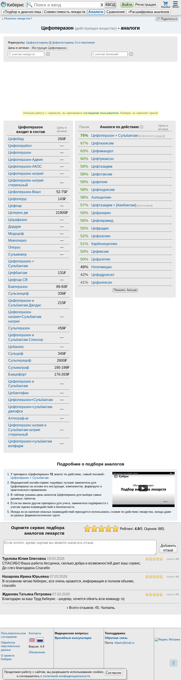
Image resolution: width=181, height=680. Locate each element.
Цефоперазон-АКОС (25, 166)
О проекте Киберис (7, 657)
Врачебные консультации (73, 638)
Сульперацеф (19, 360)
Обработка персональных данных (10, 646)
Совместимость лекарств (64, 12)
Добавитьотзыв (168, 548)
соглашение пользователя (101, 113)
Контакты (35, 633)
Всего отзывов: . (92, 608)
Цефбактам (17, 273)
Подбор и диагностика (23, 12)
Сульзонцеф (18, 293)
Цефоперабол (20, 146)
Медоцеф (16, 234)
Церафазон (17, 220)
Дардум (14, 226)
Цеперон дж (18, 213)
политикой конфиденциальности (66, 676)
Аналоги (95, 12)
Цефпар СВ (18, 280)
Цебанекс (16, 347)
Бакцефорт (17, 374)
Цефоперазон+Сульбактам (30, 400)
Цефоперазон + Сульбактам (30, 477)
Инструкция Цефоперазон (49, 47)
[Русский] (40, 640)
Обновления (37, 652)
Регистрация (145, 4)
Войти (127, 4)
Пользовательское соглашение (13, 635)
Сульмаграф (18, 367)
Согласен (113, 673)
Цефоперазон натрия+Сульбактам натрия (24, 316)
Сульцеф (15, 353)
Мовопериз (17, 240)
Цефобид (16, 139)
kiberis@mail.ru (124, 642)
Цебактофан (18, 393)
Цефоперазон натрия (25, 173)
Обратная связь (116, 638)
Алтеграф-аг (18, 418)
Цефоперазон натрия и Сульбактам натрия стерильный (27, 429)
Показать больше (125, 290)
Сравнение (115, 12)
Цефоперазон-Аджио (25, 159)
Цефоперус (17, 199)
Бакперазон (18, 287)
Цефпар (15, 206)
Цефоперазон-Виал (24, 192)
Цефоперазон (19, 152)
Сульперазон (19, 328)
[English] (32, 640)
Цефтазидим (144, 205)
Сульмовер (17, 254)
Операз (14, 247)
